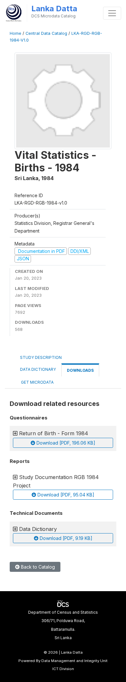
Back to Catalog (37, 567)
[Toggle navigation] (112, 13)
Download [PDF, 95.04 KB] (65, 494)
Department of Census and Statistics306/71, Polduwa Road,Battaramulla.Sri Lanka (63, 625)
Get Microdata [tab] (37, 382)
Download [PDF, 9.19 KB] (65, 538)
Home (15, 33)
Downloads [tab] (80, 370)
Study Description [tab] (41, 357)
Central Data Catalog (46, 33)
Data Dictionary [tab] (38, 369)
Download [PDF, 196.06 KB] (65, 443)
